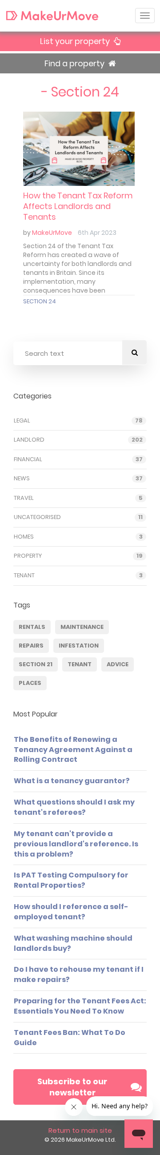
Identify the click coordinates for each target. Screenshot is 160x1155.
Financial (28, 459)
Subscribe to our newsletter (72, 1087)
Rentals (32, 627)
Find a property (75, 63)
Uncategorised (37, 517)
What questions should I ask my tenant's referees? (74, 807)
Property (28, 556)
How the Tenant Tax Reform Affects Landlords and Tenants (78, 206)
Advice (117, 664)
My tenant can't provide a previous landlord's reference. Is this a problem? (76, 844)
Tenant (24, 575)
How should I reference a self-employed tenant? (71, 911)
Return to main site (80, 1130)
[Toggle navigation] (145, 15)
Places (30, 683)
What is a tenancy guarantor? (72, 781)
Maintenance (82, 627)
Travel (24, 498)
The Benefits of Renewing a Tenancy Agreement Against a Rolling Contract (73, 749)
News (22, 479)
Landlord (29, 440)
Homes (24, 537)
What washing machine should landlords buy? (73, 943)
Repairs (31, 645)
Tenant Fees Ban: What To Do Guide (69, 1037)
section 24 (39, 301)
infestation (79, 645)
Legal (22, 421)
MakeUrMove (52, 232)
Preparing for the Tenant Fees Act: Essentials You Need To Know (80, 1006)
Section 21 (35, 664)
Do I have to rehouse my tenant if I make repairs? (79, 974)
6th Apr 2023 (97, 232)
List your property (76, 41)
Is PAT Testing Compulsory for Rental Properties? (71, 880)
